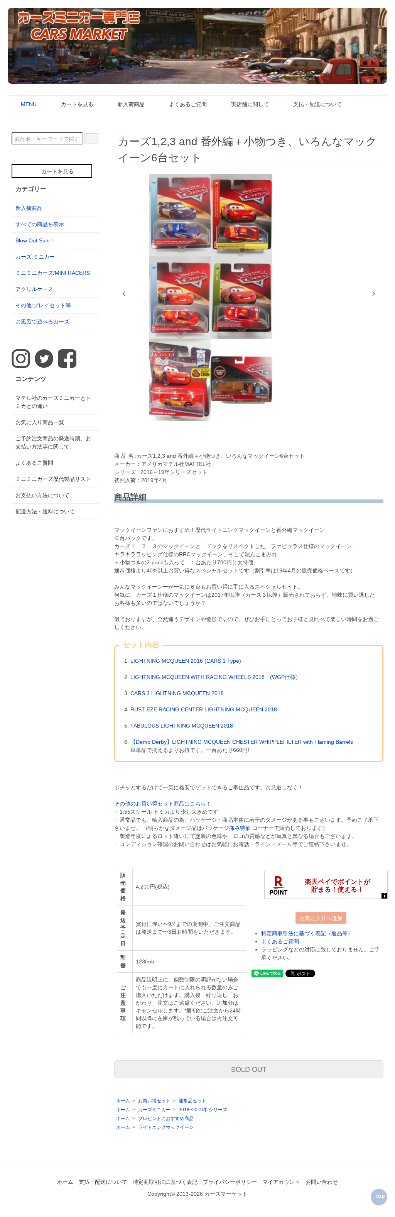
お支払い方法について (42, 495)
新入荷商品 (131, 104)
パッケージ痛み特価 (226, 828)
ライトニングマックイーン (166, 1127)
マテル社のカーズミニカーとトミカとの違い (53, 402)
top (380, 1196)
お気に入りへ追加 (321, 918)
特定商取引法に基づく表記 (165, 1182)
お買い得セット (154, 1101)
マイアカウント (281, 1182)
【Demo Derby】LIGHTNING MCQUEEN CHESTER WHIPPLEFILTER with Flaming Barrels (241, 742)
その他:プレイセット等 (43, 305)
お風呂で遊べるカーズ (42, 321)
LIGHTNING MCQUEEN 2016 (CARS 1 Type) (185, 661)
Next (374, 293)
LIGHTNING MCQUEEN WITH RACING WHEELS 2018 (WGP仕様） (215, 677)
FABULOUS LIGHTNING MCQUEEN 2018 (181, 726)
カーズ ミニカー (35, 257)
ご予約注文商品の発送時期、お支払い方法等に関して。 (53, 442)
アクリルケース (34, 289)
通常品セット (192, 1101)
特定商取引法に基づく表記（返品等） (307, 933)
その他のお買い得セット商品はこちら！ (162, 804)
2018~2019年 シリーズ (203, 1109)
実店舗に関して (250, 104)
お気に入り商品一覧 (39, 422)
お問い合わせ (322, 1182)
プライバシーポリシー (230, 1182)
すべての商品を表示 (39, 224)
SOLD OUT (249, 1069)
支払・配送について (317, 104)
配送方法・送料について (45, 511)
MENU (29, 104)
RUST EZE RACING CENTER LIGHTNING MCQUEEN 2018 (203, 709)
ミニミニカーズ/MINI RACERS (52, 273)
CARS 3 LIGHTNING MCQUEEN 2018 (177, 693)
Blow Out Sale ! (34, 240)
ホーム (123, 1101)
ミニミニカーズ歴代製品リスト (53, 479)
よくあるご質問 (188, 104)
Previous (124, 293)
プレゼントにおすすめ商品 (166, 1118)
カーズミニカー (154, 1109)
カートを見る (77, 104)
